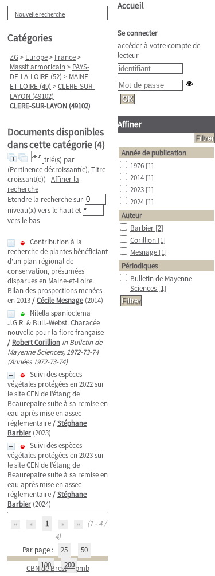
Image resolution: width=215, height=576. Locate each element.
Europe (36, 57)
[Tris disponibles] (37, 160)
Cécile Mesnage (60, 300)
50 (84, 550)
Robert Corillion (36, 342)
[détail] (11, 243)
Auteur (132, 215)
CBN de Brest (46, 568)
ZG (14, 57)
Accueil (131, 5)
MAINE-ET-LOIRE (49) (50, 81)
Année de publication (154, 153)
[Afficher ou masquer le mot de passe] (189, 83)
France (65, 57)
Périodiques (140, 266)
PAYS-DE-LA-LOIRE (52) (49, 71)
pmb (82, 568)
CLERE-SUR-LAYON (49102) (52, 91)
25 (64, 550)
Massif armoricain (37, 67)
